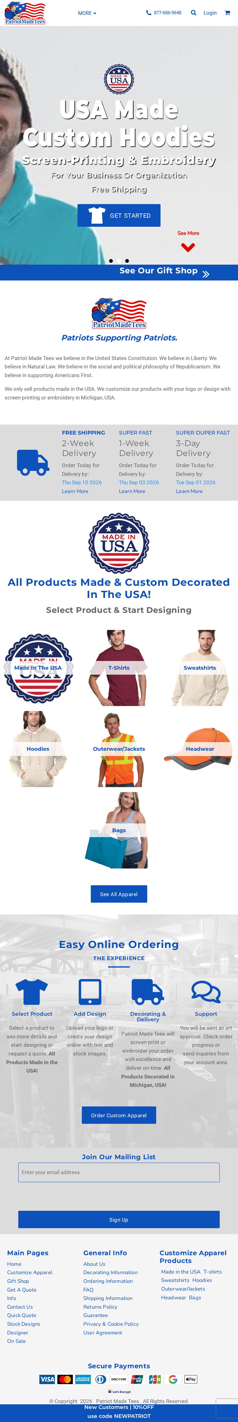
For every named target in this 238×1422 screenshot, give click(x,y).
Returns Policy (100, 1306)
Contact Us (20, 1306)
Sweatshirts (175, 1280)
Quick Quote (21, 1315)
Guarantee (95, 1315)
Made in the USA (181, 1271)
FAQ (88, 1289)
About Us (94, 1264)
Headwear (173, 1297)
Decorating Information (110, 1272)
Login (210, 13)
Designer (17, 1332)
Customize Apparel (29, 1272)
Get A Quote (22, 1289)
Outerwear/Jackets (183, 1288)
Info (11, 1298)
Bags (195, 1297)
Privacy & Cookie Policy (111, 1324)
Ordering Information (108, 1281)
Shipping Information (107, 1298)
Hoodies (202, 1280)
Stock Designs (23, 1324)
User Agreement (102, 1332)
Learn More (75, 491)
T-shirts (213, 1271)
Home (14, 1264)
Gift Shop (18, 1281)
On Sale (16, 1341)
